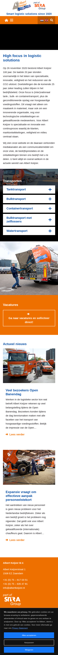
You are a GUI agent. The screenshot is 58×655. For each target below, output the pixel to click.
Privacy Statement (20, 628)
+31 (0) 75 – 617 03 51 (15, 580)
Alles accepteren (29, 635)
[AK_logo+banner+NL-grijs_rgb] (22, 5)
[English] (47, 20)
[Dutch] (42, 20)
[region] (29, 631)
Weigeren (29, 650)
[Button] (6, 20)
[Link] (29, 393)
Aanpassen (29, 642)
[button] (11, 20)
